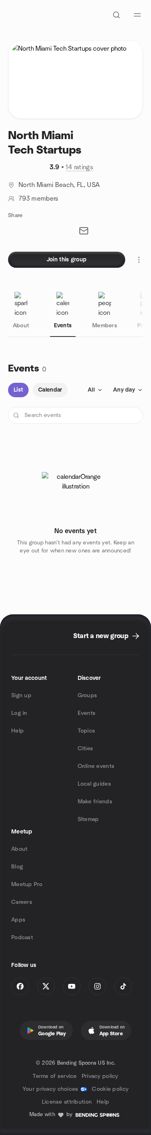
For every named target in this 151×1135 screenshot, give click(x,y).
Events (87, 713)
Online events (96, 766)
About (19, 849)
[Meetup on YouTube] (72, 986)
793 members (38, 198)
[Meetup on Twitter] (46, 986)
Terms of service (55, 1076)
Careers (21, 902)
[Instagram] (97, 986)
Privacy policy (100, 1076)
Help (17, 731)
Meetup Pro (26, 884)
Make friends (95, 802)
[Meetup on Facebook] (20, 986)
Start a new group (100, 636)
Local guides (94, 784)
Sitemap (88, 819)
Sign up (21, 695)
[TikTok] (123, 986)
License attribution (67, 1102)
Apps (18, 920)
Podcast (22, 937)
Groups (87, 695)
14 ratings (79, 167)
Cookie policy (110, 1089)
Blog (17, 867)
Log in (19, 713)
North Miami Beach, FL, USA (59, 185)
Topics (86, 731)
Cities (85, 748)
